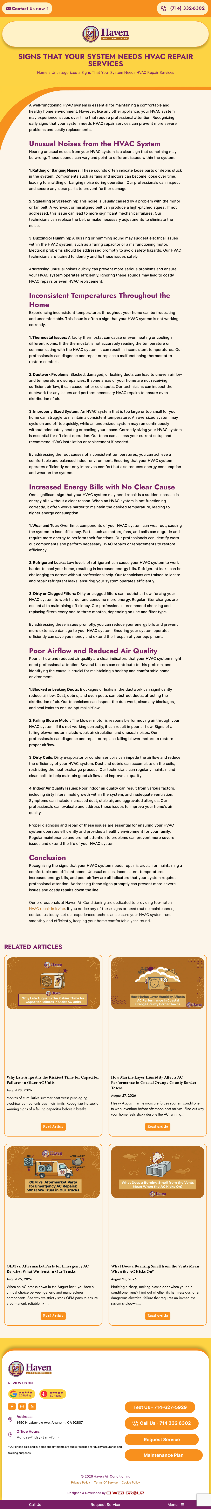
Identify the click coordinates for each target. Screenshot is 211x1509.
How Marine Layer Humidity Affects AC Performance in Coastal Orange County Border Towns (154, 1082)
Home (42, 72)
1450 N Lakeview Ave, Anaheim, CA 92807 (49, 1422)
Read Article (53, 1127)
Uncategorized (64, 72)
